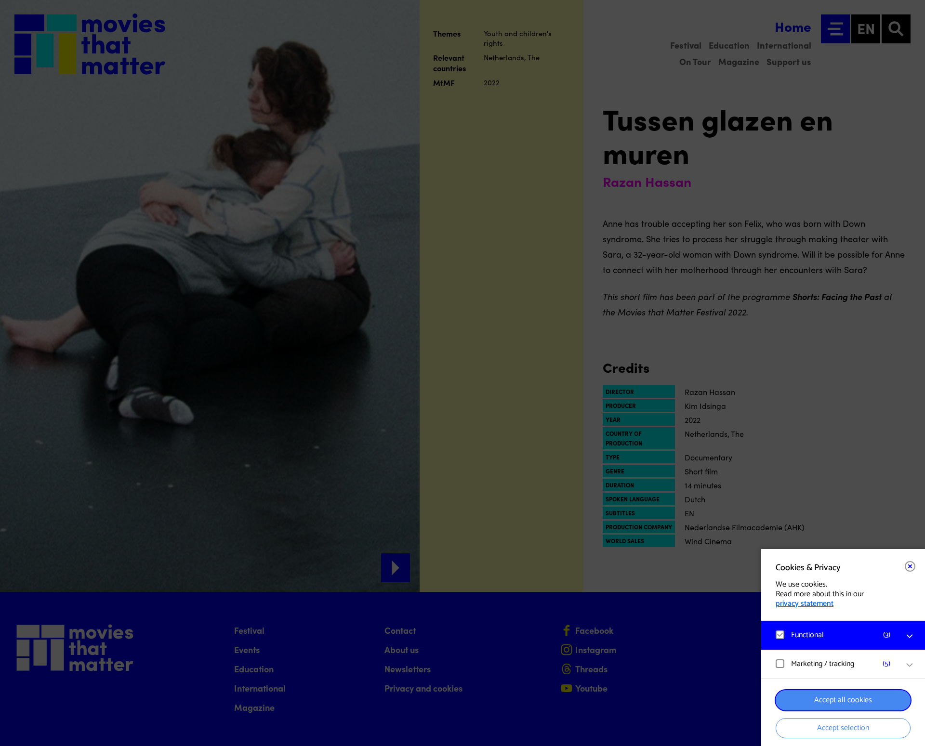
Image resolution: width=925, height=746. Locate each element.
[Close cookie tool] (910, 566)
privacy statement (804, 603)
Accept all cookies (843, 700)
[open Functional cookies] (909, 636)
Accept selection (843, 727)
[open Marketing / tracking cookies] (909, 665)
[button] (833, 634)
